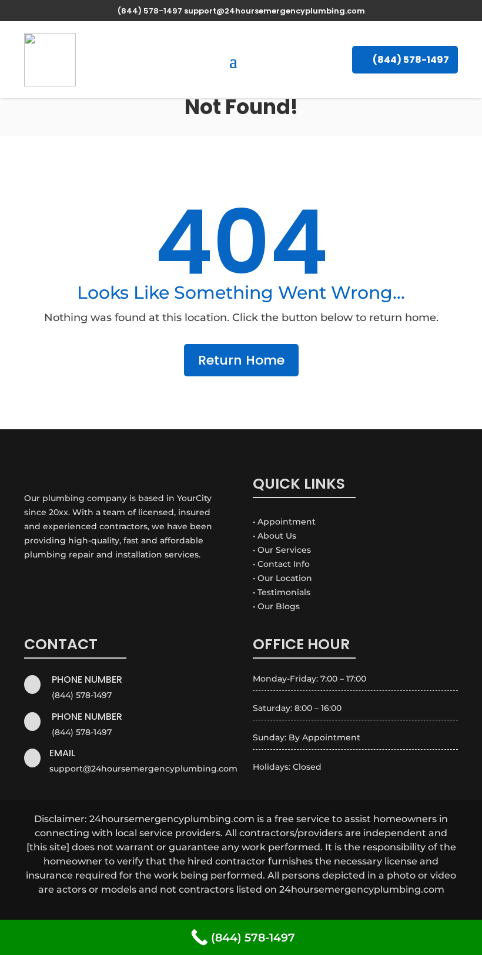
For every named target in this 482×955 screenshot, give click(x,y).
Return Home (241, 360)
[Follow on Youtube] (283, 913)
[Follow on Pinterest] (227, 913)
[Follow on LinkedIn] (255, 913)
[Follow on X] (198, 913)
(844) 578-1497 (411, 59)
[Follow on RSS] (311, 913)
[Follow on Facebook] (170, 913)
